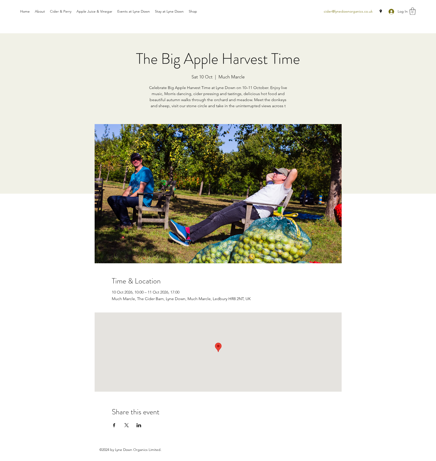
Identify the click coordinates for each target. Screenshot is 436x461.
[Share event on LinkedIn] (139, 425)
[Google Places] (380, 11)
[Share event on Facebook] (114, 425)
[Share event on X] (126, 425)
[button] (413, 11)
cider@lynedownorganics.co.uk (348, 11)
